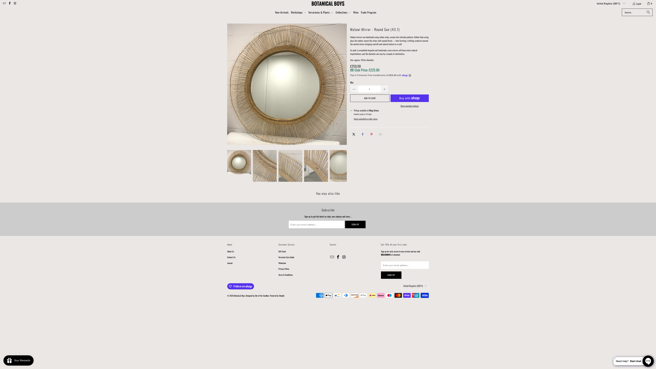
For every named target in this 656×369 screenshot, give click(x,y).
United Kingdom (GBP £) (609, 3)
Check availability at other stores (366, 119)
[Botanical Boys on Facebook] (9, 3)
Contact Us (231, 257)
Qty (351, 82)
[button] (298, 13)
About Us (230, 251)
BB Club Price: (364, 69)
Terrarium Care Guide (286, 257)
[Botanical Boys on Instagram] (14, 3)
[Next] (344, 84)
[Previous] (230, 84)
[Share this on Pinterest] (371, 134)
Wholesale (282, 263)
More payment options (410, 106)
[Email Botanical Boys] (4, 3)
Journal (230, 263)
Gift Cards (282, 251)
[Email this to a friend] (380, 134)
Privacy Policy (283, 268)
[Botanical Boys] (328, 3)
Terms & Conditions (285, 274)
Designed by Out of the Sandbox (257, 295)
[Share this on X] (354, 134)
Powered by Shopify (277, 295)
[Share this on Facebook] (362, 134)
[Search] (648, 12)
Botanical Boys (239, 295)
